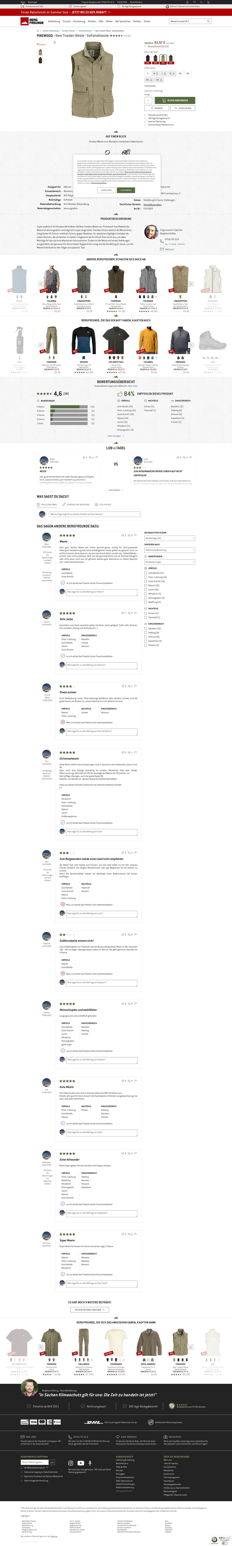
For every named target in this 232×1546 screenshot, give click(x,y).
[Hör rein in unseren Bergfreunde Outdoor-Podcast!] (92, 1464)
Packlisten (26, 1527)
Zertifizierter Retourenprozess (168, 1422)
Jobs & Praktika (171, 1463)
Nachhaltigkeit (170, 1491)
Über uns (168, 1460)
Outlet (147, 21)
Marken (137, 21)
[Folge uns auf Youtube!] (82, 1464)
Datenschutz (127, 1481)
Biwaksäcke (122, 1529)
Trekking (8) (176, 410)
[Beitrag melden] (96, 457)
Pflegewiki (168, 1495)
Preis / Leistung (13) (126, 410)
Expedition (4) (177, 418)
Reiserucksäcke (123, 1523)
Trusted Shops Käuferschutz (161, 124)
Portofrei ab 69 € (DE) (34, 6)
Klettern (92, 21)
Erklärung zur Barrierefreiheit (177, 1488)
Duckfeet (168, 1523)
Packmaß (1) (150, 410)
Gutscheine (169, 1474)
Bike (101, 21)
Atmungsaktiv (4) (125, 430)
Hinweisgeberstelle (172, 1484)
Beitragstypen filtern (155, 532)
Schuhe (67, 21)
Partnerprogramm (172, 1477)
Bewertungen (155, 556)
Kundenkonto (170, 1467)
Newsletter (169, 1470)
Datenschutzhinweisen (98, 183)
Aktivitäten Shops (29, 1521)
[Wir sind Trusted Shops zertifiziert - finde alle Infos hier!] (172, 1406)
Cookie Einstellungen (125, 1484)
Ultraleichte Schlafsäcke (126, 1525)
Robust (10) (122, 418)
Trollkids (168, 1532)
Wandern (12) (177, 406)
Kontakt (119, 1470)
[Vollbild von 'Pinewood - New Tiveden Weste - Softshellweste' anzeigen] (55, 42)
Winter (109, 21)
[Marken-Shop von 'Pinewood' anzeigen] (41, 44)
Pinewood (45, 35)
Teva (166, 1521)
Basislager (32, 2)
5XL (158, 79)
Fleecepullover (75, 1532)
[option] (93, 80)
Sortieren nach (152, 544)
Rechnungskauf (80, 6)
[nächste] (191, 284)
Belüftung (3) (154, 602)
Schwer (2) (149, 406)
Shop (23, 2)
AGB (118, 1481)
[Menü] (229, 1536)
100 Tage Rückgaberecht (131, 6)
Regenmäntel (75, 1523)
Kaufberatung (27, 1525)
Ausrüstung (79, 21)
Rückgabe (120, 1474)
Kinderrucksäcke (124, 1527)
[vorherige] (41, 284)
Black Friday (27, 1532)
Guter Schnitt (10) (125, 414)
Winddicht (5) (123, 426)
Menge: (147, 94)
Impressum (169, 1481)
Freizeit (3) (176, 422)
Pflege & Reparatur (29, 1529)
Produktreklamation (125, 1477)
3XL (188, 73)
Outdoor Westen (68, 31)
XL (171, 73)
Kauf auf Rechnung (156, 121)
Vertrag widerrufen (124, 1491)
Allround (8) (176, 414)
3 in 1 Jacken (75, 1521)
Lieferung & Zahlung (125, 1460)
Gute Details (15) (125, 406)
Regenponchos (76, 1525)
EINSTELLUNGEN (106, 190)
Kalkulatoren (27, 1523)
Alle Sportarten (123, 21)
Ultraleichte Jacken (77, 1529)
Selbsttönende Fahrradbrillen (128, 1532)
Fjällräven (169, 1529)
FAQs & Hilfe (121, 1467)
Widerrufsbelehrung (125, 1487)
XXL (180, 73)
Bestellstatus (122, 1463)
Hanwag (168, 1527)
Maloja (167, 1525)
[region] (117, 176)
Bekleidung (54, 21)
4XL (148, 79)
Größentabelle (150, 86)
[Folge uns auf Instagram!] (72, 1464)
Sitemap (54, 1536)
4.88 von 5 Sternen (184, 6)
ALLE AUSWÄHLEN (126, 190)
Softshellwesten (85, 31)
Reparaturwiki (180, 1495)
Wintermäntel (75, 1527)
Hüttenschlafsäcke (125, 1521)
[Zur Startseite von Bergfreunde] (33, 21)
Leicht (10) (122, 422)
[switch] (225, 1543)
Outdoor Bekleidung (50, 31)
